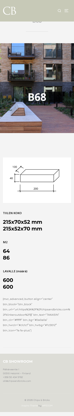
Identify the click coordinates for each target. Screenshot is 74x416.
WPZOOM (47, 405)
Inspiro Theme (30, 405)
